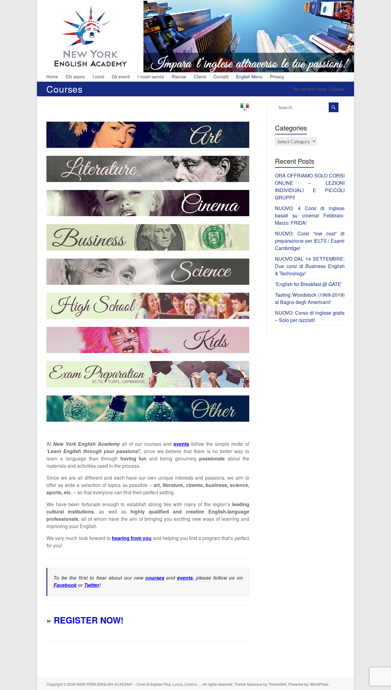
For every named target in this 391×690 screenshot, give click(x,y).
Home (52, 76)
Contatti (221, 76)
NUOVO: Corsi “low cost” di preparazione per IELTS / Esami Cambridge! (310, 241)
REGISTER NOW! (88, 620)
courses (154, 577)
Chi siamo (75, 76)
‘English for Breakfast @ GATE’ (308, 284)
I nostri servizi (150, 76)
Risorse (179, 76)
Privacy (277, 76)
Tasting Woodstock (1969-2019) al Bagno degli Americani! (310, 298)
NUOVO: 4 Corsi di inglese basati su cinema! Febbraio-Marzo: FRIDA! (310, 215)
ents (184, 443)
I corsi (98, 76)
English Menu (249, 76)
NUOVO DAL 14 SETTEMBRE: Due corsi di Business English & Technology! (310, 266)
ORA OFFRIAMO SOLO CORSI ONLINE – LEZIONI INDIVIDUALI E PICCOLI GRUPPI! (310, 186)
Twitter (91, 584)
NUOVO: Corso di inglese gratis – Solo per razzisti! (310, 316)
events (185, 577)
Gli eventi (121, 76)
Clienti (200, 76)
